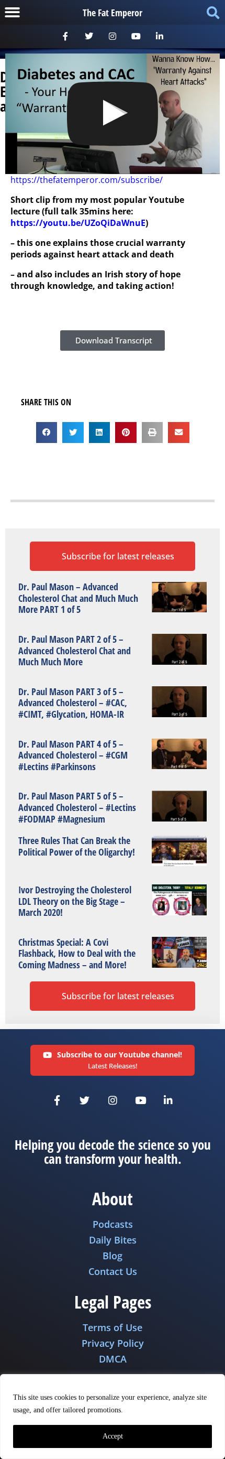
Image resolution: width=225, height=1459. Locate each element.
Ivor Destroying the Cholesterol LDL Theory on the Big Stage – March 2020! (74, 900)
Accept (113, 1436)
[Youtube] (136, 36)
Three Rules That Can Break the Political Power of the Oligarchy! (76, 846)
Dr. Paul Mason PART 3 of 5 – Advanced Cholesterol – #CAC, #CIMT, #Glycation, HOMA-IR (72, 702)
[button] (12, 12)
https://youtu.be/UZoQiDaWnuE (77, 223)
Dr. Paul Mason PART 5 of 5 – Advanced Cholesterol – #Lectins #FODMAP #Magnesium (77, 807)
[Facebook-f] (65, 36)
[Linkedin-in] (159, 36)
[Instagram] (113, 36)
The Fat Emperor (112, 12)
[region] (112, 1416)
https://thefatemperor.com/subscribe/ (86, 180)
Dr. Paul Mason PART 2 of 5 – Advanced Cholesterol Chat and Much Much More (74, 650)
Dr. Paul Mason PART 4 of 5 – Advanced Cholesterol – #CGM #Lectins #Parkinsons (73, 755)
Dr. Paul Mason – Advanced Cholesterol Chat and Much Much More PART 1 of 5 (78, 597)
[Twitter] (89, 36)
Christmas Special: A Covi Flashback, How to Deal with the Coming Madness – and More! (77, 953)
